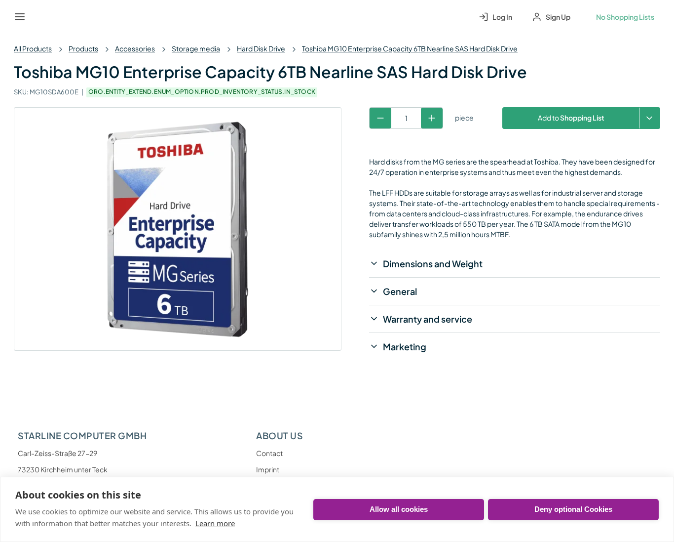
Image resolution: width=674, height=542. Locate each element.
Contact (269, 453)
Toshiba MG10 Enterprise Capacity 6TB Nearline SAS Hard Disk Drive (410, 48)
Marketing (404, 346)
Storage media (196, 48)
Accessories (135, 48)
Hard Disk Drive (261, 48)
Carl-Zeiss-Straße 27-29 (57, 453)
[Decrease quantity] (380, 118)
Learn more (215, 523)
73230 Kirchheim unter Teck (63, 469)
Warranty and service (427, 319)
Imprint (267, 469)
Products (83, 48)
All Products (33, 48)
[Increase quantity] (432, 118)
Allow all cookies (399, 509)
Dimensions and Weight (433, 263)
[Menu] (20, 17)
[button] (649, 118)
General (400, 291)
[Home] (42, 17)
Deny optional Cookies (573, 509)
